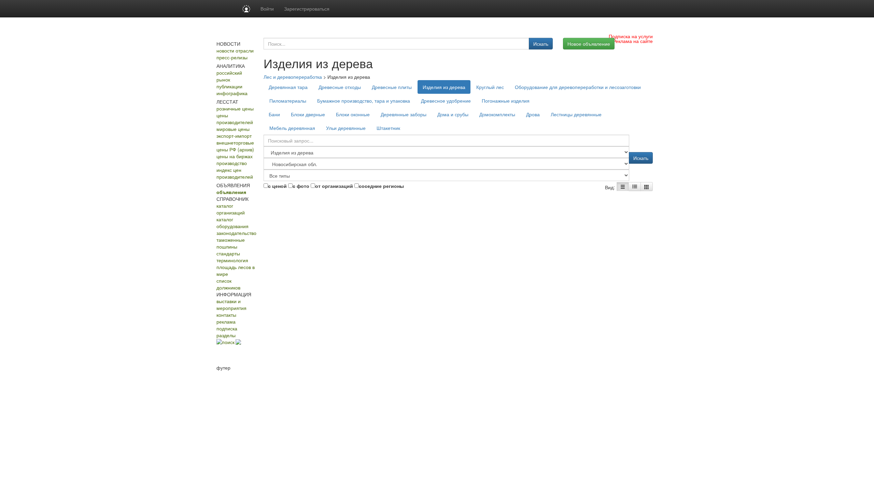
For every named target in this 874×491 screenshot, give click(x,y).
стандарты (228, 253)
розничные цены (235, 108)
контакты (226, 314)
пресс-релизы (232, 57)
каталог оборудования (232, 222)
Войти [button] (267, 8)
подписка (226, 328)
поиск (228, 342)
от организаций (334, 185)
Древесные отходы (340, 87)
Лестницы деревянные (576, 114)
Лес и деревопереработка (293, 76)
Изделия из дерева (444, 87)
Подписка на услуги (631, 36)
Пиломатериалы (287, 100)
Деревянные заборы (403, 114)
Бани (274, 114)
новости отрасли (235, 50)
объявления (231, 192)
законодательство (236, 232)
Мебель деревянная (292, 127)
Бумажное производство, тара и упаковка (363, 100)
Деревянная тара (288, 87)
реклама (226, 321)
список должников (228, 284)
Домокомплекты (497, 114)
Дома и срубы (452, 114)
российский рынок (229, 76)
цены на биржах (234, 156)
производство (231, 163)
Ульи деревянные (346, 127)
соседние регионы (381, 185)
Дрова (533, 114)
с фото (301, 185)
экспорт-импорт (234, 135)
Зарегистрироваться (306, 8)
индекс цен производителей (234, 173)
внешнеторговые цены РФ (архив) (235, 146)
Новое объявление (588, 43)
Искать (540, 43)
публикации (229, 86)
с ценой (277, 185)
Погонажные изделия (506, 100)
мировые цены (233, 128)
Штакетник (388, 127)
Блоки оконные (353, 114)
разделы (226, 335)
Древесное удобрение (446, 100)
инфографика (232, 93)
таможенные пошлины (230, 243)
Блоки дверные (308, 114)
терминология (232, 260)
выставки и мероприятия (231, 304)
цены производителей (234, 118)
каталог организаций (230, 209)
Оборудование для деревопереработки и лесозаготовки (578, 87)
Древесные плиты (392, 87)
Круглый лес (490, 87)
